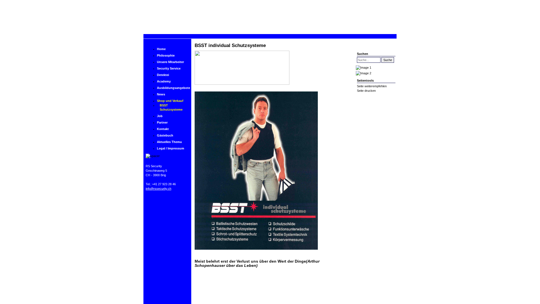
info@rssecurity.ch (158, 188)
